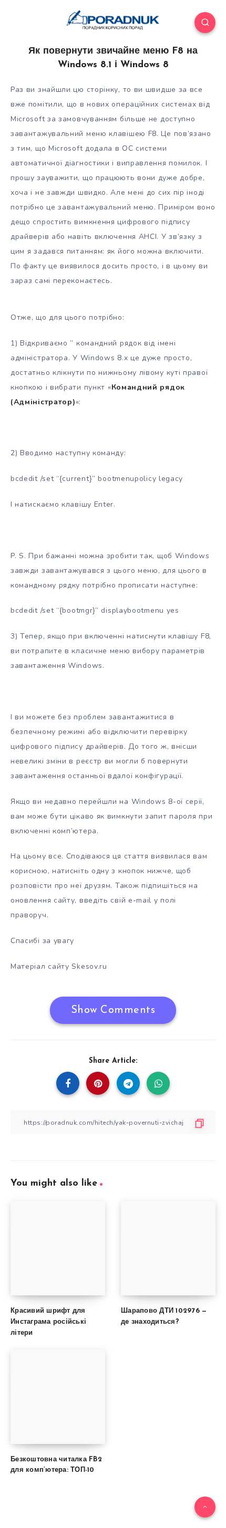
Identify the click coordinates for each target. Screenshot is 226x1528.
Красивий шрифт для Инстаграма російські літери (48, 1321)
